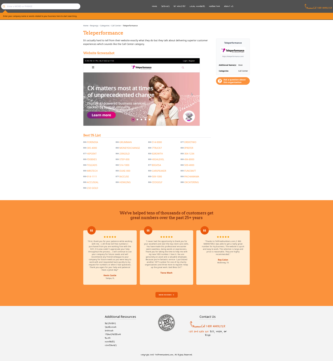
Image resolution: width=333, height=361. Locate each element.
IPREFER (188, 147)
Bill (212, 331)
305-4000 (92, 147)
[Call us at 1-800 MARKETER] (318, 6)
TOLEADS (92, 165)
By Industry (179, 6)
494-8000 (189, 159)
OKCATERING (191, 182)
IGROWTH (157, 153)
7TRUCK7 (157, 147)
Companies (111, 345)
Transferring (113, 334)
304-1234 (189, 153)
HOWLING (125, 182)
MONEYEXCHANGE (129, 147)
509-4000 (189, 165)
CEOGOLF (157, 182)
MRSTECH (92, 170)
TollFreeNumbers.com (164, 354)
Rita (207, 335)
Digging (109, 331)
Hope (219, 331)
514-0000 (157, 142)
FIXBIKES (92, 159)
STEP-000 (124, 159)
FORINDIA (92, 142)
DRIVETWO (190, 142)
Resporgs (94, 25)
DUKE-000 (124, 170)
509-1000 (157, 176)
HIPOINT (92, 153)
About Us (228, 6)
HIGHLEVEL (158, 159)
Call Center (116, 25)
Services (165, 6)
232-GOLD (92, 187)
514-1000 (124, 165)
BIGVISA (156, 165)
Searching (110, 327)
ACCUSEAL (92, 182)
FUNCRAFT (190, 170)
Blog (108, 338)
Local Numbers (197, 6)
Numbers (110, 342)
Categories (105, 25)
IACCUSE (124, 176)
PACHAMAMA (191, 176)
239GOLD (124, 153)
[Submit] (4, 6)
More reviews (165, 295)
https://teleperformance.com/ (233, 56)
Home (154, 6)
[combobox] (40, 6)
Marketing (214, 6)
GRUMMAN (125, 142)
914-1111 (92, 176)
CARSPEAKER (159, 170)
